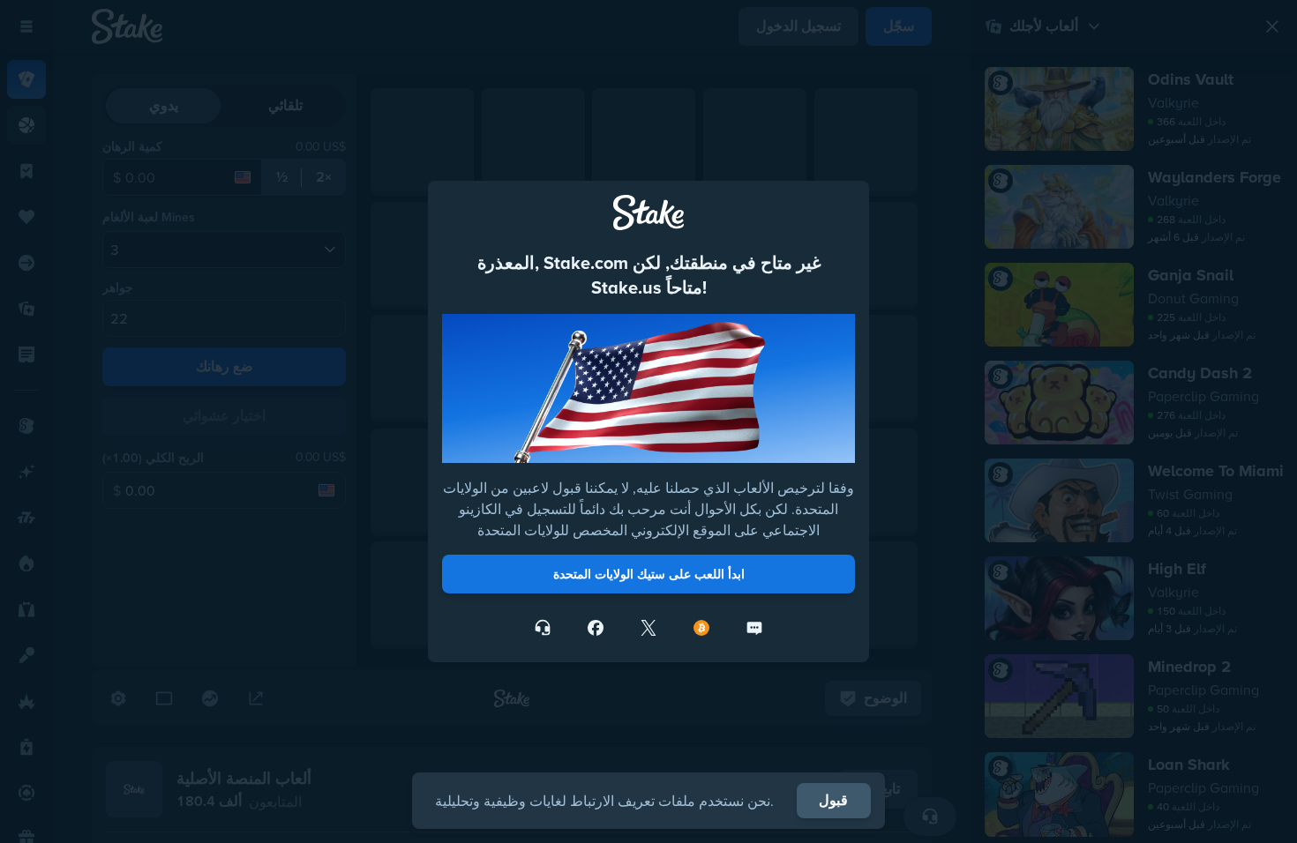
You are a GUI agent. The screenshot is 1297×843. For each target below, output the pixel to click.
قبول (833, 800)
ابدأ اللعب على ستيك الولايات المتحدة (649, 574)
